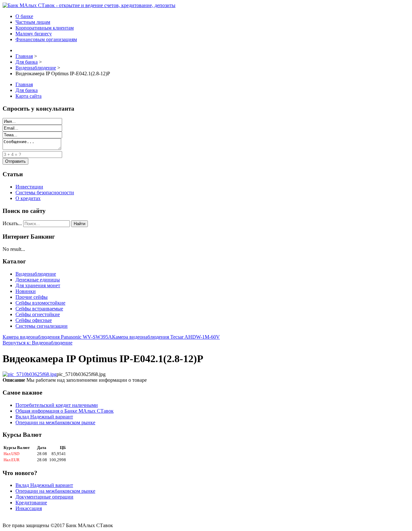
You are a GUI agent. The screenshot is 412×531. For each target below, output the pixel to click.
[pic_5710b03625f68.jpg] (30, 374)
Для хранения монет (37, 285)
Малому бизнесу (33, 33)
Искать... (12, 223)
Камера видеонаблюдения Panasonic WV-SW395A (57, 337)
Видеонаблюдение (35, 274)
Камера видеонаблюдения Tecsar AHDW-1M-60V (166, 337)
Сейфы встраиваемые (39, 308)
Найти (79, 223)
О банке (24, 16)
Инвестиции (29, 186)
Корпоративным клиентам (44, 28)
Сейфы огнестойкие (37, 314)
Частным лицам (32, 22)
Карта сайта (28, 96)
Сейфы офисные (33, 320)
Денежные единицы (37, 279)
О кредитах (28, 198)
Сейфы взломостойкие (40, 303)
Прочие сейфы (31, 297)
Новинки (25, 291)
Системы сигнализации (41, 326)
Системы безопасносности (44, 192)
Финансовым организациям (46, 39)
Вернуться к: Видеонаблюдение (37, 342)
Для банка (26, 90)
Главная (24, 84)
